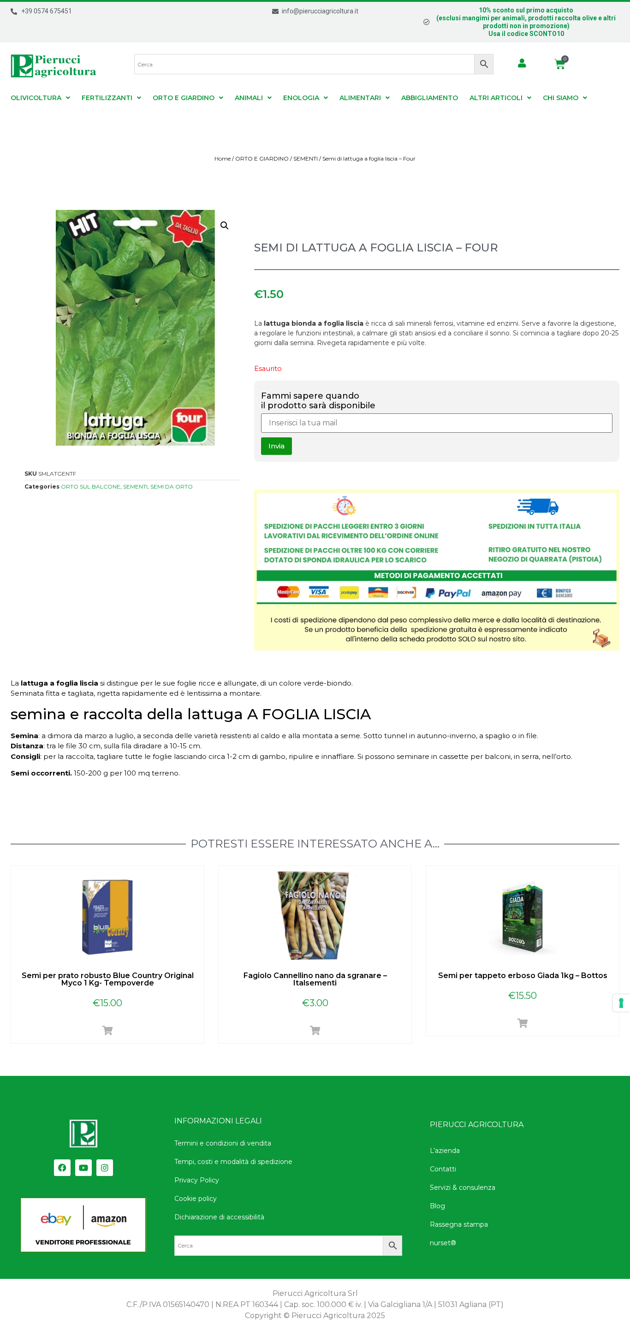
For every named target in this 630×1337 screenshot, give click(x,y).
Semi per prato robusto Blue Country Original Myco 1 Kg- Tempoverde (108, 979)
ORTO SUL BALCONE (90, 486)
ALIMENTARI (360, 98)
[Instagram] (104, 1167)
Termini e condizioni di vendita (222, 1143)
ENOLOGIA (301, 98)
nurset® (443, 1243)
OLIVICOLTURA (36, 98)
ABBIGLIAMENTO (429, 98)
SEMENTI (305, 158)
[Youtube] (83, 1167)
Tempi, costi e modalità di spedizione (233, 1162)
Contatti (443, 1169)
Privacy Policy (196, 1180)
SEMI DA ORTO (171, 486)
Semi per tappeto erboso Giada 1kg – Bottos (522, 975)
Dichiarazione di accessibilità (219, 1217)
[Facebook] (62, 1167)
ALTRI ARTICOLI (496, 98)
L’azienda (445, 1150)
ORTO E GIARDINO (183, 98)
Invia (276, 446)
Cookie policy (195, 1198)
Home (222, 158)
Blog (437, 1206)
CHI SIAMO (560, 98)
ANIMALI (249, 98)
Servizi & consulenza (462, 1187)
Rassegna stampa (459, 1224)
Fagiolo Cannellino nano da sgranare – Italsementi (315, 979)
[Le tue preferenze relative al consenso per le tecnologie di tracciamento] (621, 1003)
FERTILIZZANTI (107, 98)
